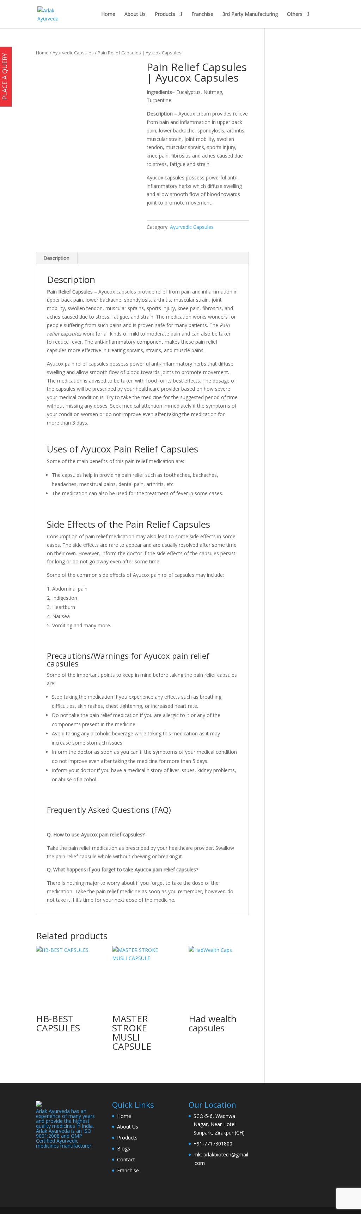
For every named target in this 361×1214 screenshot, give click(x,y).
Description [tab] (56, 258)
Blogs (123, 1148)
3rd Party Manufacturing (250, 14)
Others (294, 14)
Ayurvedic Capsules (73, 52)
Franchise (202, 14)
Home (108, 14)
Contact (126, 1159)
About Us (135, 14)
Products (165, 14)
